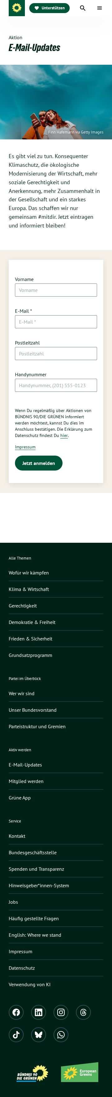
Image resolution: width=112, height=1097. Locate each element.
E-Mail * (23, 311)
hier (64, 435)
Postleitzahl (27, 343)
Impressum (25, 447)
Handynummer (30, 374)
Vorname (24, 279)
